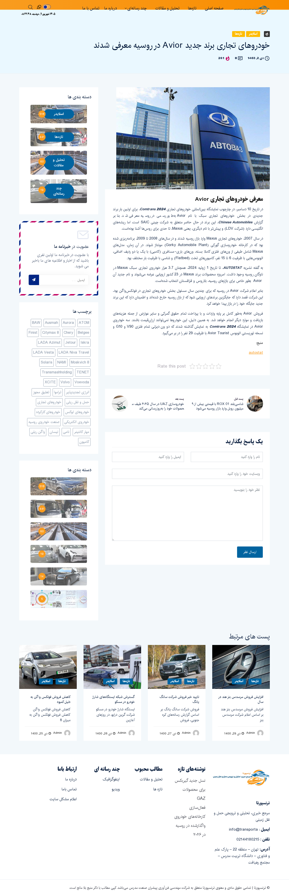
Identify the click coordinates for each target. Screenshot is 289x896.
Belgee (83, 333)
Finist (32, 333)
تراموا (57, 392)
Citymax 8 (50, 333)
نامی (66, 432)
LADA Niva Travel (74, 353)
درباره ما (110, 8)
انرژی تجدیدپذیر (77, 392)
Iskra (85, 343)
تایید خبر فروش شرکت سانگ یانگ (179, 699)
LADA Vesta (43, 353)
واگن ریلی (38, 432)
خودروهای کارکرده (48, 412)
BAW (36, 323)
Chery (68, 333)
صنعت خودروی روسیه (43, 422)
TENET (83, 372)
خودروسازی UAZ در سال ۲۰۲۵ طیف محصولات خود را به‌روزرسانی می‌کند (158, 406)
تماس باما (69, 789)
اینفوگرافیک (111, 779)
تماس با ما (90, 8)
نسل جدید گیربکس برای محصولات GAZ (190, 789)
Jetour (70, 343)
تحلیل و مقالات (167, 8)
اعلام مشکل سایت (63, 799)
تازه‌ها (192, 8)
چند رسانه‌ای (137, 8)
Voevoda (82, 382)
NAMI (61, 362)
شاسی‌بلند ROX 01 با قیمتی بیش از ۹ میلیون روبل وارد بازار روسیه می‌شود (217, 406)
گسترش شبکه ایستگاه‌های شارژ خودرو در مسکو (113, 699)
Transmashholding (57, 372)
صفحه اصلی (214, 8)
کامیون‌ (84, 442)
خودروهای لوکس (77, 412)
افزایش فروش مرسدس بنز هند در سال (240, 699)
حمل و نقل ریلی (77, 402)
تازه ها (158, 789)
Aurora (68, 323)
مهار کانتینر (81, 432)
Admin (57, 733)
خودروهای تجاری (49, 402)
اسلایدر (253, 34)
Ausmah (51, 323)
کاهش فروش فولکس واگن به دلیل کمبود (50, 699)
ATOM (84, 323)
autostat (256, 353)
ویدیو (116, 789)
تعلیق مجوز (41, 392)
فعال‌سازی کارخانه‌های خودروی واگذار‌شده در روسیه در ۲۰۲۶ (189, 821)
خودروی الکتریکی (76, 422)
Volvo (65, 382)
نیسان (54, 432)
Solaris (46, 362)
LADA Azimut (49, 343)
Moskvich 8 (80, 362)
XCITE (50, 382)
